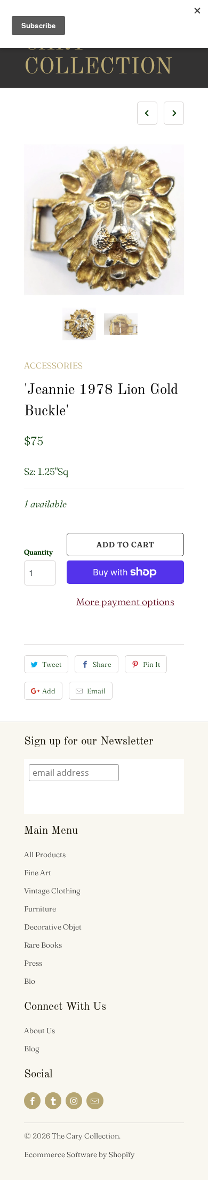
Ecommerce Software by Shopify (79, 1154)
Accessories (53, 365)
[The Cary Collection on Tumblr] (53, 1100)
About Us (39, 1030)
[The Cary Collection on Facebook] (32, 1100)
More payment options (125, 602)
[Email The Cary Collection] (94, 1100)
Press (33, 963)
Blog (31, 1048)
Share (102, 664)
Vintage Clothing (52, 891)
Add (48, 691)
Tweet (51, 664)
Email (96, 691)
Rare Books (43, 945)
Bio (29, 981)
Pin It (151, 664)
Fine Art (37, 872)
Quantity (38, 552)
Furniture (40, 909)
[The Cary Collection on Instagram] (74, 1100)
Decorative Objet (53, 927)
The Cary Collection (66, 44)
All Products (45, 854)
